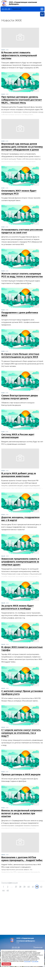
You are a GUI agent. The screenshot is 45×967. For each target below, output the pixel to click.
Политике (27, 961)
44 (3, 890)
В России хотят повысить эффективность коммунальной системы (19, 55)
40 (28, 887)
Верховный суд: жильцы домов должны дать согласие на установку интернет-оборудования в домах (22, 147)
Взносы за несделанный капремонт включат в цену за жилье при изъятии (21, 813)
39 (24, 887)
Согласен (6, 964)
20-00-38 (6, 9)
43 (41, 887)
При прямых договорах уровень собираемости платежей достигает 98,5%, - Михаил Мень (21, 100)
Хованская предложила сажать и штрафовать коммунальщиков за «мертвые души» (20, 561)
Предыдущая (6, 882)
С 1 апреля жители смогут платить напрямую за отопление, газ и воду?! (21, 733)
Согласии (35, 961)
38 (20, 887)
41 (33, 887)
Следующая (13, 882)
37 (16, 887)
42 (37, 887)
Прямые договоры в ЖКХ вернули (20, 774)
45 (8, 890)
